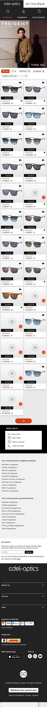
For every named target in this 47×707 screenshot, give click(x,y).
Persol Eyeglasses (9, 517)
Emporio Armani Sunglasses (13, 479)
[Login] (24, 11)
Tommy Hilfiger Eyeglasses (13, 526)
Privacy (28, 695)
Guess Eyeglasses (9, 520)
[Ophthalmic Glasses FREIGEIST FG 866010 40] (12, 243)
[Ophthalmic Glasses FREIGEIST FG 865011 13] (35, 217)
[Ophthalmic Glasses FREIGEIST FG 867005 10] (35, 192)
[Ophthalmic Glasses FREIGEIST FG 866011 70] (12, 192)
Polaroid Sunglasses (10, 476)
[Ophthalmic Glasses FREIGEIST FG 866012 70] (12, 321)
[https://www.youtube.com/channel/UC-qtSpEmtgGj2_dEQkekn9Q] (40, 656)
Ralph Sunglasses (9, 488)
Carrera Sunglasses (9, 473)
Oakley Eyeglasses (9, 505)
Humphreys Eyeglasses (11, 508)
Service (5, 596)
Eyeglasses (22, 17)
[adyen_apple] (22, 623)
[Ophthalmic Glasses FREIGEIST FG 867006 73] (12, 346)
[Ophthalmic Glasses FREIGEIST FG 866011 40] (12, 166)
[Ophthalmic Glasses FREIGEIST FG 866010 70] (35, 114)
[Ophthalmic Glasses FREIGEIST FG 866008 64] (35, 166)
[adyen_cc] (3, 623)
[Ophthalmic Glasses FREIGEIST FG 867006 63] (12, 398)
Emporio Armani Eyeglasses (13, 514)
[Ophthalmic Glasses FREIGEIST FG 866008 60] (12, 88)
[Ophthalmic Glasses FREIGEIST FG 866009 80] (12, 295)
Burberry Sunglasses (10, 491)
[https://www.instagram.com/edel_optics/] (35, 656)
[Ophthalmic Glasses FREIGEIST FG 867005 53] (12, 372)
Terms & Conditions (16, 695)
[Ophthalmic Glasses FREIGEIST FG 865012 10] (35, 372)
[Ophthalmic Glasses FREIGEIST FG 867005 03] (35, 295)
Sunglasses (7, 17)
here (18, 559)
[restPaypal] (16, 623)
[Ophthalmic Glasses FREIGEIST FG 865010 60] (12, 217)
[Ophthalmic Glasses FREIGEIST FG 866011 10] (12, 114)
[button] (12, 4)
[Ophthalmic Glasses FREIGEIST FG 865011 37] (35, 321)
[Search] (8, 11)
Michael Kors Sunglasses (12, 482)
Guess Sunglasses (9, 485)
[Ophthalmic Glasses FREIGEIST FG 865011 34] (35, 243)
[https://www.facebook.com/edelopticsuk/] (30, 656)
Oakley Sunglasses (9, 467)
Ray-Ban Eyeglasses (10, 502)
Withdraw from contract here (23, 690)
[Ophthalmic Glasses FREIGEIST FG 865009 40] (35, 140)
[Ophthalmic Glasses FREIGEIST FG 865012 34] (35, 269)
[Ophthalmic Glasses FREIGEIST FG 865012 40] (12, 269)
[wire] (29, 623)
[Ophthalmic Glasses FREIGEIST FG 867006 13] (35, 346)
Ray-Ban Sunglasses (10, 464)
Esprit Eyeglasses (9, 528)
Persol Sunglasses (9, 470)
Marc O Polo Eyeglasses (11, 511)
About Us (6, 585)
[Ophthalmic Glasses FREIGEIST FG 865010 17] (12, 140)
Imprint (35, 695)
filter (7, 71)
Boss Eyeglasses (8, 523)
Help (4, 607)
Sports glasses (38, 17)
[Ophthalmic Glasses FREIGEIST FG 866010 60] (35, 88)
